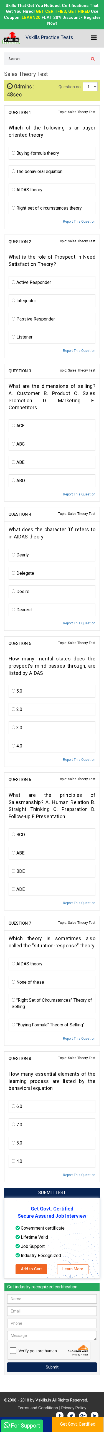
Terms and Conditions (38, 1407)
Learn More (72, 1268)
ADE (20, 889)
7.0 (18, 1124)
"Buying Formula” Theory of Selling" (49, 1024)
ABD (20, 480)
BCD (20, 834)
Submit (52, 1367)
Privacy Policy (73, 1407)
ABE (19, 462)
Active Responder (33, 282)
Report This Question (79, 221)
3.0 (18, 727)
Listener (23, 337)
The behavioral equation (38, 171)
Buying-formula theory (37, 153)
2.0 (18, 709)
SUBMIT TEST (52, 1192)
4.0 (18, 746)
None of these (29, 982)
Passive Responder (35, 319)
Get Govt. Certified (77, 1424)
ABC (20, 444)
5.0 (18, 691)
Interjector (25, 300)
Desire (22, 591)
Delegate (24, 573)
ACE (19, 425)
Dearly (22, 555)
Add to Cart (31, 1268)
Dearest (23, 609)
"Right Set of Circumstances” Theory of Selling (52, 1003)
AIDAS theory (28, 189)
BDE (20, 871)
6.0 (18, 1106)
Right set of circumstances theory (48, 208)
